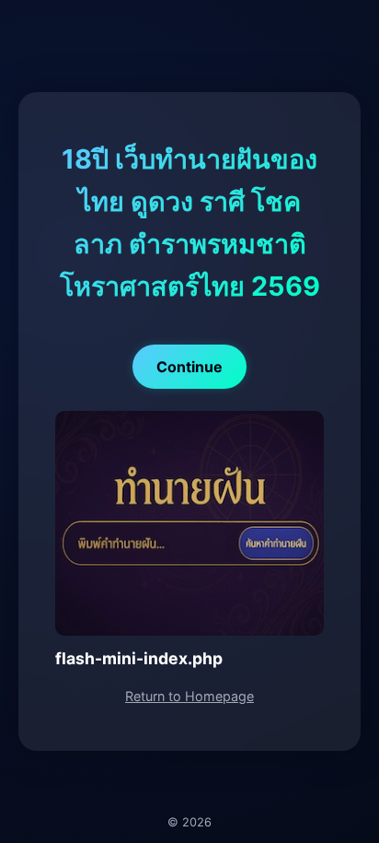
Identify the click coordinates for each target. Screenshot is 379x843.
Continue (189, 366)
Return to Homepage (189, 696)
